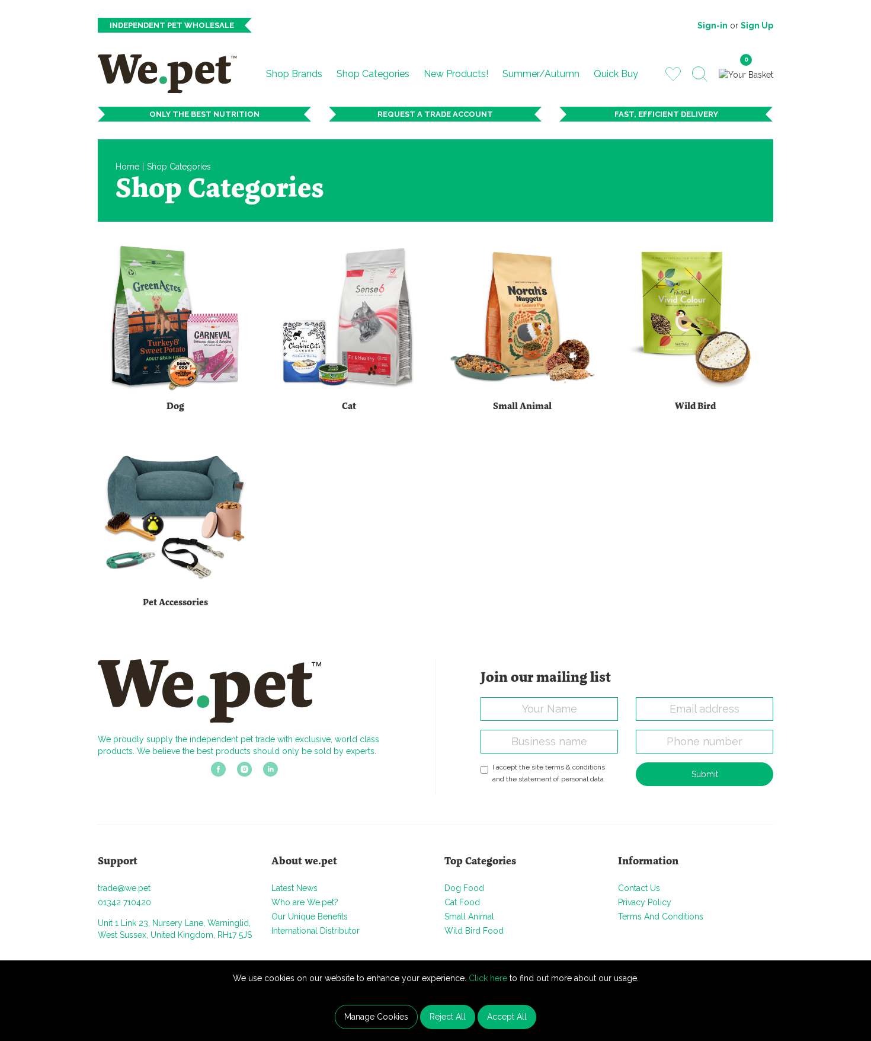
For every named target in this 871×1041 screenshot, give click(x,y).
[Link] (218, 773)
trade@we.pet (124, 888)
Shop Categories (373, 73)
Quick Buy (616, 73)
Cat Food (462, 902)
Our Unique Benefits (309, 916)
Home (127, 166)
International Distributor (315, 930)
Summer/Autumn (540, 73)
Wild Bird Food (474, 930)
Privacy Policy (644, 902)
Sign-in (712, 25)
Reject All (448, 1016)
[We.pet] (172, 73)
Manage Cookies (376, 1016)
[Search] (699, 74)
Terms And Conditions (660, 916)
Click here (488, 978)
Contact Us (639, 888)
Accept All (507, 1016)
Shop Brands (294, 73)
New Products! (456, 73)
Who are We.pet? (304, 902)
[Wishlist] (673, 73)
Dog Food (464, 888)
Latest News (294, 888)
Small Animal (469, 916)
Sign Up (757, 25)
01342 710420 (124, 902)
